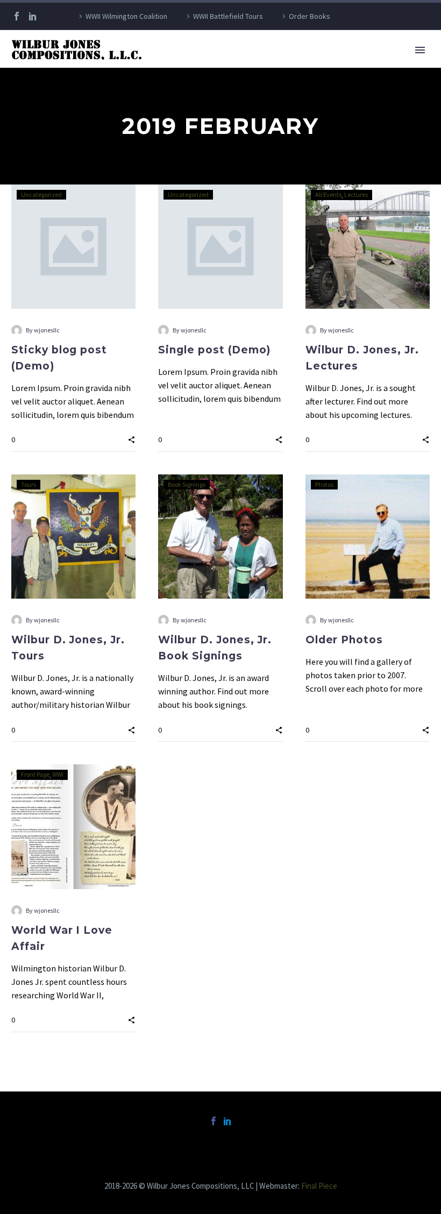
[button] (131, 439)
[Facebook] (17, 16)
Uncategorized (41, 194)
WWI (57, 774)
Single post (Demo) (214, 350)
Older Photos (344, 640)
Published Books (238, 65)
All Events (328, 194)
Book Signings (186, 484)
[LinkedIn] (33, 16)
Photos (324, 484)
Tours (28, 484)
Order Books (309, 16)
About (171, 65)
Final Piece (319, 1186)
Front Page (35, 774)
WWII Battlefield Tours (228, 16)
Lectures (356, 194)
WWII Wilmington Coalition (126, 16)
